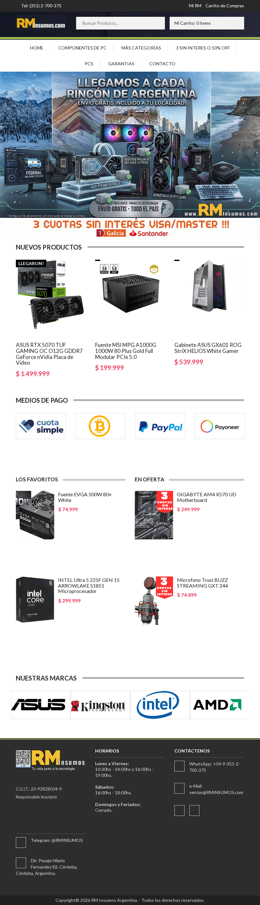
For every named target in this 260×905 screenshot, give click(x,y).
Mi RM (195, 5)
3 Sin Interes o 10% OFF (203, 47)
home (36, 47)
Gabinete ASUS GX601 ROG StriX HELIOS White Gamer (208, 348)
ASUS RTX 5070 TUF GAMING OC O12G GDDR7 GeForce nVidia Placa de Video (49, 354)
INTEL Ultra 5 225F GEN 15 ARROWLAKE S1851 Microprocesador (89, 585)
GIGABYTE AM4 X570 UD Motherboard (206, 497)
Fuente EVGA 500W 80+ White (85, 497)
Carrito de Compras (224, 5)
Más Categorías (141, 47)
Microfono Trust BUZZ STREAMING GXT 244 (202, 583)
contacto (162, 63)
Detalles (73, 526)
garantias (121, 63)
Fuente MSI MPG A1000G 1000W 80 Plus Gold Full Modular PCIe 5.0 (125, 351)
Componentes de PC (82, 47)
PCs (89, 63)
